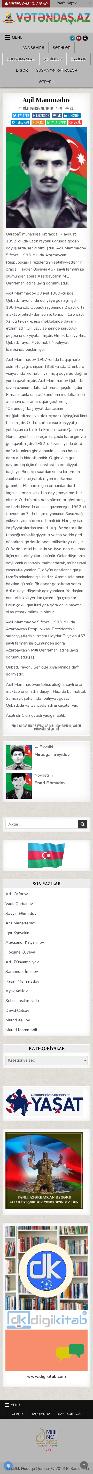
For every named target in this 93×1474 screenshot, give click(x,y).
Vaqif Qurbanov (19, 904)
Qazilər (79, 59)
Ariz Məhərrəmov (20, 923)
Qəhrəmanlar (20, 59)
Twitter (23, 115)
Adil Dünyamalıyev (22, 962)
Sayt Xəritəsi (69, 1414)
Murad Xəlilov (17, 1020)
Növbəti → (44, 775)
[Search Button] (85, 38)
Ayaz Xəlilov (16, 991)
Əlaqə (17, 1414)
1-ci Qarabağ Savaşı (30, 725)
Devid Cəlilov (17, 1010)
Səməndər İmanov (21, 971)
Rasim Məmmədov (22, 981)
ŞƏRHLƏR (62, 48)
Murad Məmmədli (21, 1030)
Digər (22, 70)
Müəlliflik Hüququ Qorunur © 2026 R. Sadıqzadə (46, 1468)
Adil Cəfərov (16, 894)
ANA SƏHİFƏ (33, 48)
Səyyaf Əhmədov (20, 913)
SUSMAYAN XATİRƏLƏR (56, 70)
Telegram (22, 122)
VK (59, 115)
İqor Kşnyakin (17, 933)
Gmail (77, 122)
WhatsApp (58, 122)
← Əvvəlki (43, 747)
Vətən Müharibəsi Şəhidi (57, 727)
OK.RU (40, 122)
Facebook (42, 115)
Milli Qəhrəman (33, 108)
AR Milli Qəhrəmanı (58, 725)
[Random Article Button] (78, 38)
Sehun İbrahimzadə (22, 1001)
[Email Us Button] (72, 38)
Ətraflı (47, 82)
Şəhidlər (52, 59)
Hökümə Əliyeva (20, 952)
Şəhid (49, 108)
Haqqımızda (40, 1414)
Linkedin (74, 115)
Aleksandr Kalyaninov (24, 942)
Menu (17, 37)
